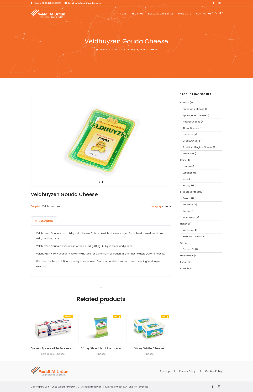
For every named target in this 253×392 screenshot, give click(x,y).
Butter (183, 262)
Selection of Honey (193, 236)
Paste (183, 268)
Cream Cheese (191, 140)
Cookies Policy (213, 371)
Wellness (188, 230)
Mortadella (189, 217)
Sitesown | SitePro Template (132, 386)
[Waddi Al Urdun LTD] (48, 13)
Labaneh (188, 172)
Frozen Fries (186, 255)
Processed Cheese (193, 109)
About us (137, 13)
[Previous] (34, 138)
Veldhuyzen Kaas (52, 206)
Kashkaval (188, 153)
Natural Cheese (191, 121)
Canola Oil (188, 249)
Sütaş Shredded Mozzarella (101, 348)
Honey (183, 223)
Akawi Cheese (191, 128)
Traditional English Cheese (197, 147)
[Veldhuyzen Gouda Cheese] (101, 139)
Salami (187, 198)
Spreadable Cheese (53, 354)
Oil (181, 243)
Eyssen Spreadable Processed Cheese (59, 348)
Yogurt (186, 179)
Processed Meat (189, 192)
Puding (187, 185)
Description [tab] (46, 221)
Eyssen (68, 316)
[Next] (167, 138)
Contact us (204, 13)
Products (184, 13)
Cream (187, 166)
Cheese (166, 206)
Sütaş (117, 316)
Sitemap (165, 371)
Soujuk (186, 211)
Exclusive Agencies (160, 13)
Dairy (183, 160)
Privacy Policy (187, 371)
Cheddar (188, 134)
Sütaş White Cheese (149, 348)
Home (123, 13)
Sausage (188, 204)
